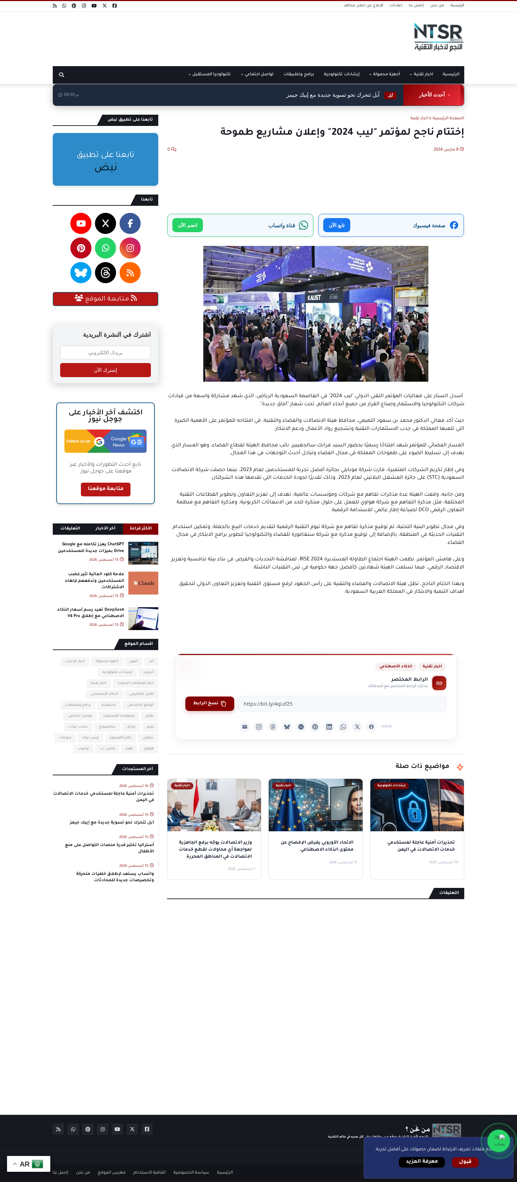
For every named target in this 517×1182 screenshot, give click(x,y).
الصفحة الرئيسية (448, 118)
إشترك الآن (105, 370)
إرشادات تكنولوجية (117, 672)
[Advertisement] (181, 36)
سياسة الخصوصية (191, 1173)
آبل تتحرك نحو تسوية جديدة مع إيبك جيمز (339, 95)
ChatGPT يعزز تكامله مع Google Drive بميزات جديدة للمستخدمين (91, 547)
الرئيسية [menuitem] (451, 74)
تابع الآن (337, 225)
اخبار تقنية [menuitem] (423, 74)
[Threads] (273, 726)
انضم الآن (187, 225)
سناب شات (78, 727)
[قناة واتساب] (498, 1141)
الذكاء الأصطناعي (395, 667)
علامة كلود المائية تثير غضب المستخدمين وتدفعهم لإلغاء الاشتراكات (94, 581)
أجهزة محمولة (107, 661)
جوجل (131, 727)
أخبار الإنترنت (75, 661)
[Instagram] (258, 726)
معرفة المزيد (422, 1162)
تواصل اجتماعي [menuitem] (259, 74)
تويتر (150, 727)
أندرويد (148, 672)
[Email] (244, 726)
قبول (465, 1162)
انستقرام (109, 705)
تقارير (150, 716)
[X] (357, 726)
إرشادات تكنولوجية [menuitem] (341, 74)
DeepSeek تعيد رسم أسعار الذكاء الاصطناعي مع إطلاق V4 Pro (90, 613)
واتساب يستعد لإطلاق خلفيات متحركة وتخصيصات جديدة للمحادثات (115, 877)
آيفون (133, 661)
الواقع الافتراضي (140, 705)
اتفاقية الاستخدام (149, 1173)
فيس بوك (90, 738)
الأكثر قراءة (141, 529)
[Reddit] (301, 726)
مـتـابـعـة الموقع (107, 299)
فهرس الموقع (112, 1173)
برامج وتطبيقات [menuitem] (298, 74)
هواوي (148, 749)
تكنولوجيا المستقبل (119, 716)
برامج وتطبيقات (78, 705)
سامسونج (107, 727)
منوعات (65, 738)
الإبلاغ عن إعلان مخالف (363, 6)
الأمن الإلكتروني (141, 694)
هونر (129, 749)
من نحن (437, 6)
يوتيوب (83, 749)
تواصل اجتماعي (80, 716)
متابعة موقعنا (105, 489)
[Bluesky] (287, 726)
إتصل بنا (416, 6)
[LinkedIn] (329, 726)
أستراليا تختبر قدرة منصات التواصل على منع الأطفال (109, 848)
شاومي (148, 738)
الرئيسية (457, 6)
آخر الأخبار (105, 529)
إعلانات (396, 6)
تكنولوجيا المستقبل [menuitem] (211, 74)
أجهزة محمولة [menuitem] (386, 74)
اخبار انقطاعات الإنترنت (135, 683)
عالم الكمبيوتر (121, 738)
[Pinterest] (315, 726)
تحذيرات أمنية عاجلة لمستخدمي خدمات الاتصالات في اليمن (103, 797)
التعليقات (70, 529)
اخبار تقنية (419, 118)
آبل (151, 661)
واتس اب (107, 749)
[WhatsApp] (343, 726)
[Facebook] (371, 726)
